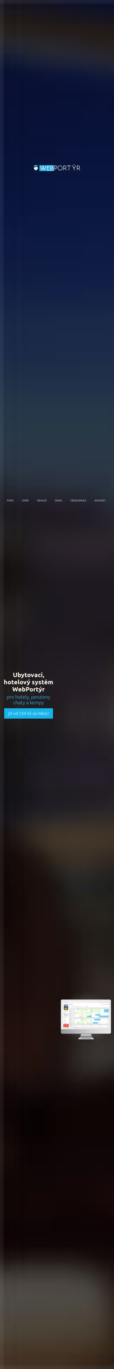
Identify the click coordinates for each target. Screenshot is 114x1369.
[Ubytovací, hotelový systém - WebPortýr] (57, 167)
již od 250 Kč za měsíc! (28, 713)
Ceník (25, 500)
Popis (10, 500)
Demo (58, 500)
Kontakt (100, 500)
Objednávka (78, 500)
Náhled (42, 500)
